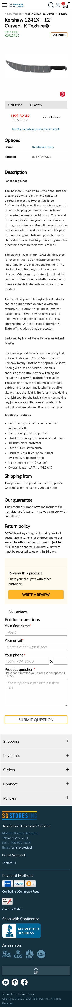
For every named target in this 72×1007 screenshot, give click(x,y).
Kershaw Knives (43, 147)
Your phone (14, 655)
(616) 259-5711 (17, 838)
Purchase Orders (12, 909)
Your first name (17, 626)
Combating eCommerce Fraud (20, 891)
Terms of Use (9, 993)
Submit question (36, 719)
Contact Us (9, 863)
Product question (19, 669)
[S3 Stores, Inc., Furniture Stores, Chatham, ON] (21, 930)
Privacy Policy (26, 993)
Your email (13, 640)
